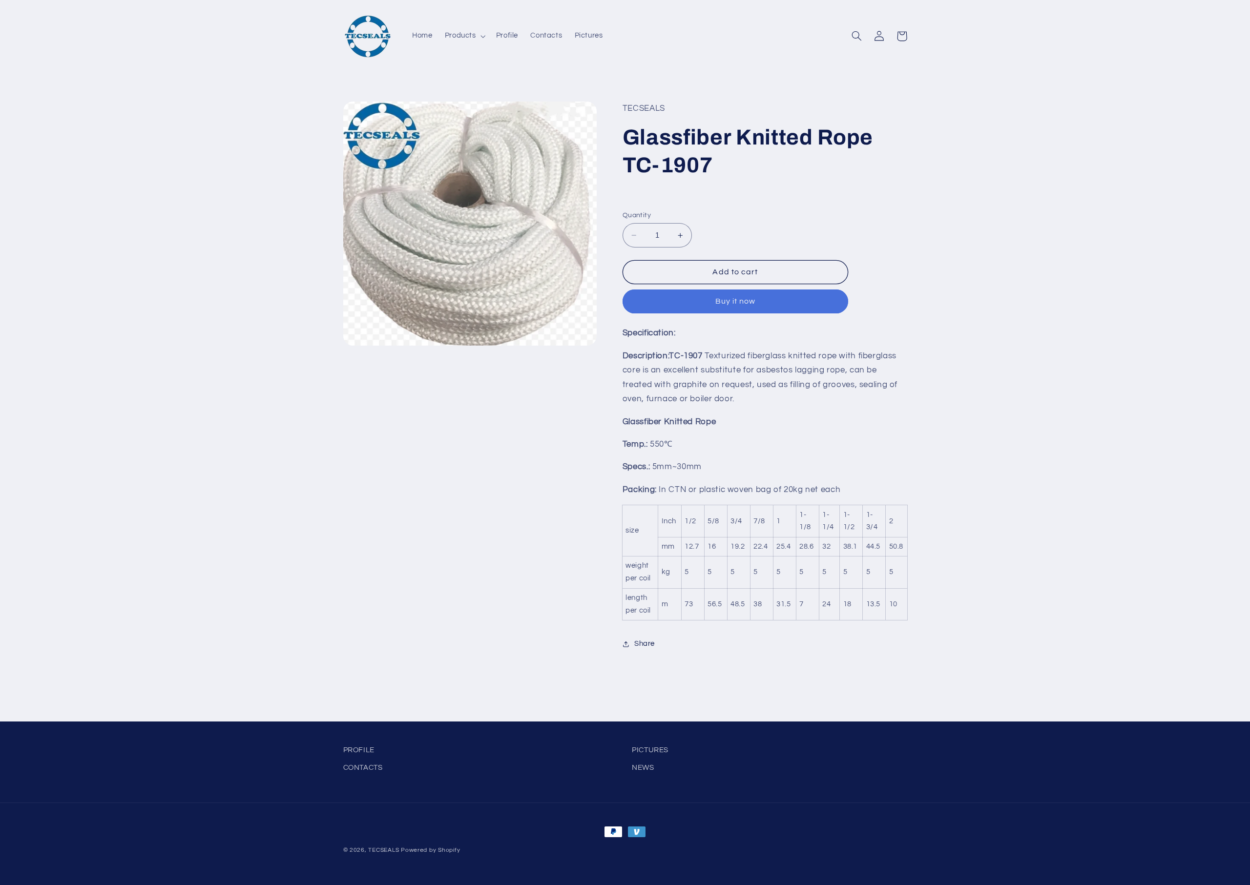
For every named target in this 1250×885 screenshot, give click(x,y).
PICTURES (650, 750)
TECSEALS (383, 850)
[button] (464, 36)
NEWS (643, 767)
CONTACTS (363, 767)
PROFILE (359, 750)
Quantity (637, 215)
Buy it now (735, 301)
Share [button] (644, 643)
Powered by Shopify (430, 850)
